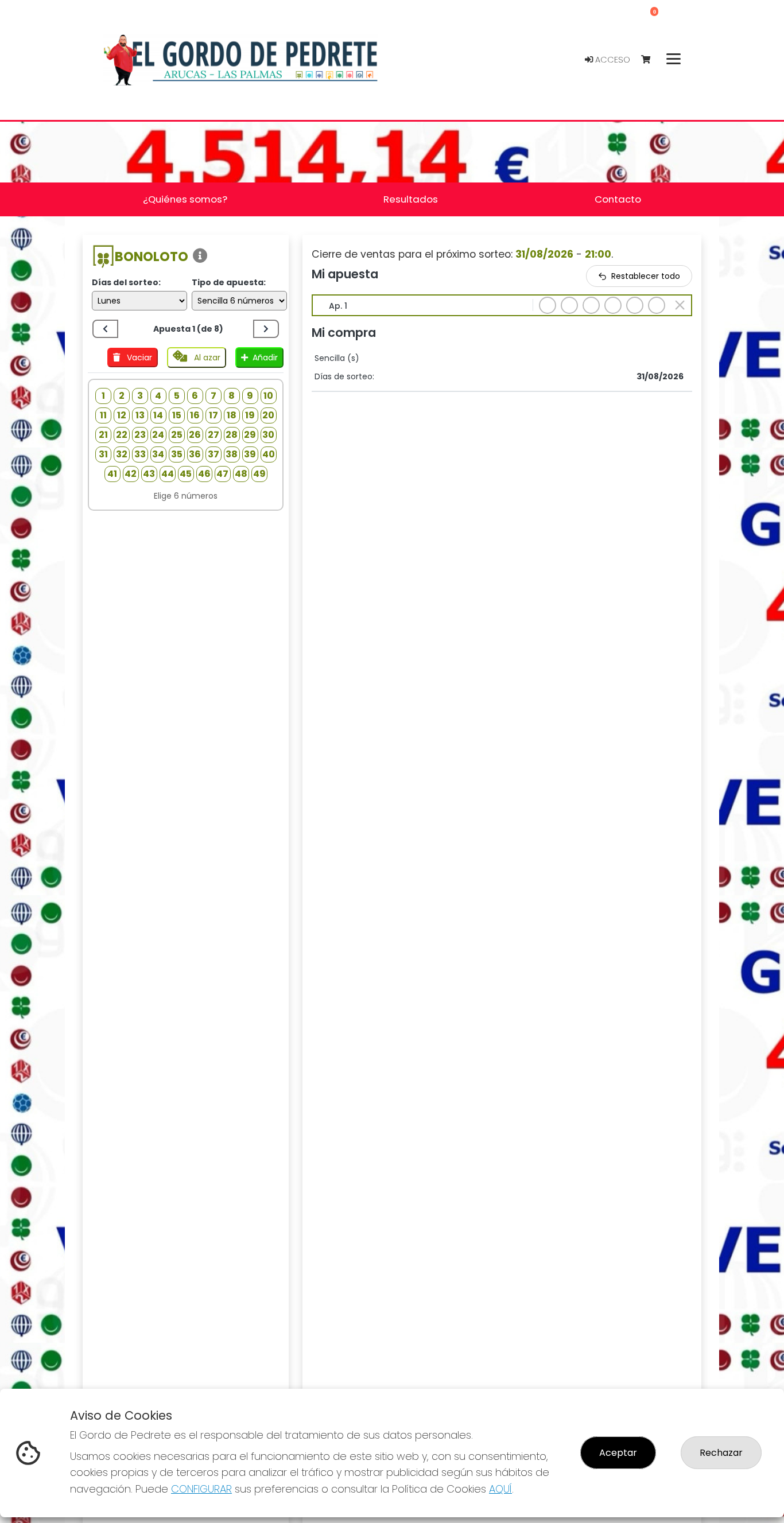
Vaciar (138, 357)
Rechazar (721, 1452)
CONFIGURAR (201, 1489)
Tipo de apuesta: (229, 282)
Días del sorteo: (126, 282)
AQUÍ (500, 1489)
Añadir (265, 357)
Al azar (206, 357)
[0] (651, 60)
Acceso (611, 59)
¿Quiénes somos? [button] (185, 199)
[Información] (200, 256)
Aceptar (618, 1452)
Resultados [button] (410, 199)
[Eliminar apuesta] (680, 305)
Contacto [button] (618, 199)
